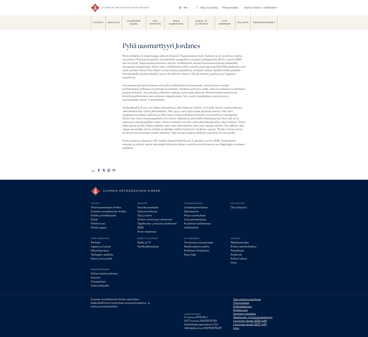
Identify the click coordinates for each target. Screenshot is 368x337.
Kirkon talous (239, 258)
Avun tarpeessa (146, 231)
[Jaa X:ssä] (104, 170)
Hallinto (243, 23)
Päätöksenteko (240, 242)
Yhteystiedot (230, 7)
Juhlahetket (191, 227)
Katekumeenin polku (196, 246)
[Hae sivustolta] (197, 7)
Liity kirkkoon (225, 22)
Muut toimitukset (195, 215)
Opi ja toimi (144, 215)
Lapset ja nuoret (101, 246)
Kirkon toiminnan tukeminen (154, 219)
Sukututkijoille (100, 285)
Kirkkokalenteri (242, 306)
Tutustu (98, 23)
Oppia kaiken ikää (176, 22)
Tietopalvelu (98, 281)
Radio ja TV (144, 242)
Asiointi (95, 277)
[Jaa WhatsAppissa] (109, 170)
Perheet (95, 242)
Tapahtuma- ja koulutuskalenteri (253, 317)
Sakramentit (191, 211)
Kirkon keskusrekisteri (104, 273)
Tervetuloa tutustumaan (198, 242)
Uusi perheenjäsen (195, 219)
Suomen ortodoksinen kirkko (108, 211)
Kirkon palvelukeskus (243, 246)
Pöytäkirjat (237, 250)
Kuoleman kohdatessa (197, 223)
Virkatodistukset (264, 23)
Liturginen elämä (134, 22)
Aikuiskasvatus (100, 250)
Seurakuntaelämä (147, 207)
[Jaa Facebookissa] (99, 170)
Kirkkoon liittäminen (196, 250)
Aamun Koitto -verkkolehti (260, 7)
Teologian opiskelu (102, 254)
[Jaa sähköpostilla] (114, 170)
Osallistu (114, 23)
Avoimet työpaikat (244, 313)
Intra (233, 262)
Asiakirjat (236, 254)
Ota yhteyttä (155, 22)
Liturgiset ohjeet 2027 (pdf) (250, 324)
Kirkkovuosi (98, 223)
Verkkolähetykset (148, 246)
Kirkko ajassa (99, 227)
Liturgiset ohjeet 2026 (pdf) (250, 321)
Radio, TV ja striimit (201, 22)
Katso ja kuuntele (101, 258)
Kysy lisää (190, 254)
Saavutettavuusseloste (247, 299)
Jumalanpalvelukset (196, 207)
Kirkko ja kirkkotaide (103, 215)
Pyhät (94, 219)
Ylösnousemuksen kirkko (106, 207)
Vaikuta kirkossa (147, 211)
